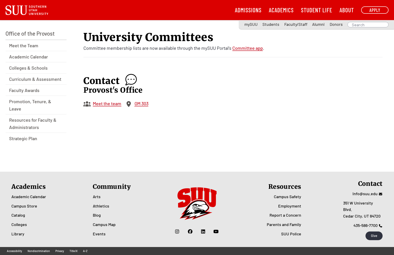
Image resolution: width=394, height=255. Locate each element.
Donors (336, 24)
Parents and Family (284, 224)
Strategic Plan (23, 138)
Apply (374, 10)
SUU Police (291, 233)
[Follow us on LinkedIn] (203, 231)
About (347, 9)
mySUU (251, 24)
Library (17, 233)
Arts (97, 196)
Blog (97, 215)
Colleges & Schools (28, 68)
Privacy (59, 250)
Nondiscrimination (39, 250)
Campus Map (104, 224)
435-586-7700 (365, 225)
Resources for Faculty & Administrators (33, 123)
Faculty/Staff (295, 24)
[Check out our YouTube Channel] (216, 231)
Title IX (74, 250)
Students (270, 24)
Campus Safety (287, 196)
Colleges (19, 224)
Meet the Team (23, 45)
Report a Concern (285, 215)
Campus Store (24, 205)
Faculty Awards (24, 90)
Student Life (316, 9)
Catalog (18, 215)
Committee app (247, 48)
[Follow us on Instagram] (177, 231)
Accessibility (14, 250)
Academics (281, 9)
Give (374, 236)
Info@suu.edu (365, 193)
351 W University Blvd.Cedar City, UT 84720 (362, 209)
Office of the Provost (30, 33)
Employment (289, 205)
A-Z (85, 250)
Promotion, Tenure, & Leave (30, 105)
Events (99, 233)
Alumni (318, 24)
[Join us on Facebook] (190, 231)
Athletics (101, 205)
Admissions (248, 9)
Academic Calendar (28, 56)
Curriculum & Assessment (35, 79)
